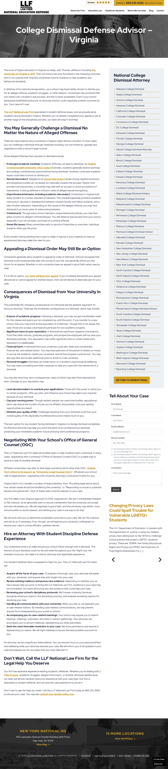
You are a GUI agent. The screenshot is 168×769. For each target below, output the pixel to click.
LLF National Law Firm (40, 755)
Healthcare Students (114, 11)
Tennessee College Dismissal (131, 325)
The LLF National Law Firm (19, 111)
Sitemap (86, 755)
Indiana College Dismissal (129, 171)
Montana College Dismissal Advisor (134, 231)
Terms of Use (142, 755)
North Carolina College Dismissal (133, 270)
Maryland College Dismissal (130, 198)
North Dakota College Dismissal (132, 275)
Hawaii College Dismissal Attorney (134, 149)
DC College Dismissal (127, 127)
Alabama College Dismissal (130, 89)
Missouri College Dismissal (130, 226)
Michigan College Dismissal (130, 209)
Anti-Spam (125, 755)
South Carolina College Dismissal (133, 314)
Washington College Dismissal (132, 352)
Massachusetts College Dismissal (133, 204)
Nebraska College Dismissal (130, 237)
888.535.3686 (135, 3)
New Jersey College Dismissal (131, 253)
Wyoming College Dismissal (130, 369)
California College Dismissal (130, 111)
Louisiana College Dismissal (130, 187)
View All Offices (124, 738)
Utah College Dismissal (128, 336)
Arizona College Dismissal (129, 100)
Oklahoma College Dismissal (131, 286)
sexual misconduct (54, 178)
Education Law (95, 11)
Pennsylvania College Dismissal (132, 297)
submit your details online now (57, 694)
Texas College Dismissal (128, 330)
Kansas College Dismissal (129, 176)
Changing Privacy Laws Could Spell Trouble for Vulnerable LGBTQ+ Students (131, 513)
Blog (151, 11)
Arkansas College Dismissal (130, 105)
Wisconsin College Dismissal (131, 363)
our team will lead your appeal (41, 275)
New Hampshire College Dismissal (133, 248)
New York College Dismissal (130, 264)
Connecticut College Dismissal (132, 121)
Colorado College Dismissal (130, 116)
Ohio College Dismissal (128, 281)
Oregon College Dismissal (129, 292)
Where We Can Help (137, 11)
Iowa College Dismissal (128, 165)
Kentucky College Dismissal (130, 182)
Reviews (91, 2)
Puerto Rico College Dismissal (132, 303)
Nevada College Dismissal (129, 242)
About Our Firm (77, 11)
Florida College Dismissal (129, 138)
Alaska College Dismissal (129, 94)
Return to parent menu (131, 380)
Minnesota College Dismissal (131, 215)
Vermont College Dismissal (130, 341)
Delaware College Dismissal (130, 133)
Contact (160, 11)
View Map (41, 744)
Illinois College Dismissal (128, 160)
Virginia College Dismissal (129, 347)
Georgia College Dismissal (129, 143)
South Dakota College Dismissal (132, 319)
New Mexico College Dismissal (132, 259)
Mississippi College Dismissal (131, 220)
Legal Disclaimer (104, 755)
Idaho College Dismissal (128, 154)
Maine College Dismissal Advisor (133, 193)
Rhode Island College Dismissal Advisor (136, 308)
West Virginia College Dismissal (132, 358)
